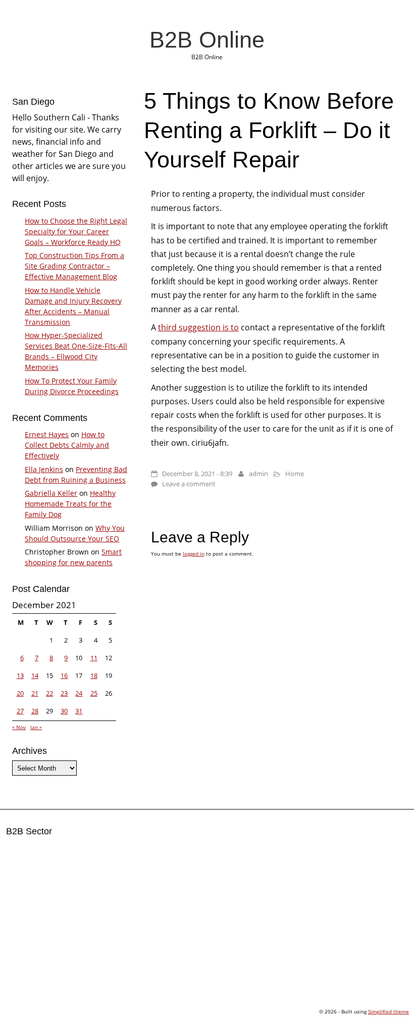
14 (34, 675)
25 (93, 693)
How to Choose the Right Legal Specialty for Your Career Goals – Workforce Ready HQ (76, 231)
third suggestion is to (198, 327)
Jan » (36, 727)
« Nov (19, 727)
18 (93, 675)
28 (34, 710)
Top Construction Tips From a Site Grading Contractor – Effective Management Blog (74, 265)
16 (64, 675)
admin (258, 473)
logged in (193, 553)
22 (49, 693)
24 (78, 693)
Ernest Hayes (47, 434)
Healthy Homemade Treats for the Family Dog (70, 503)
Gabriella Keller (51, 493)
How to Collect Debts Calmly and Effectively (67, 445)
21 (34, 693)
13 (20, 675)
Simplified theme (388, 1011)
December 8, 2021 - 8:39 (197, 473)
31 (78, 710)
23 (64, 693)
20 (20, 693)
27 (20, 710)
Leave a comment (189, 483)
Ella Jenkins (44, 469)
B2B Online (207, 39)
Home (294, 473)
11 (93, 657)
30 (64, 710)
